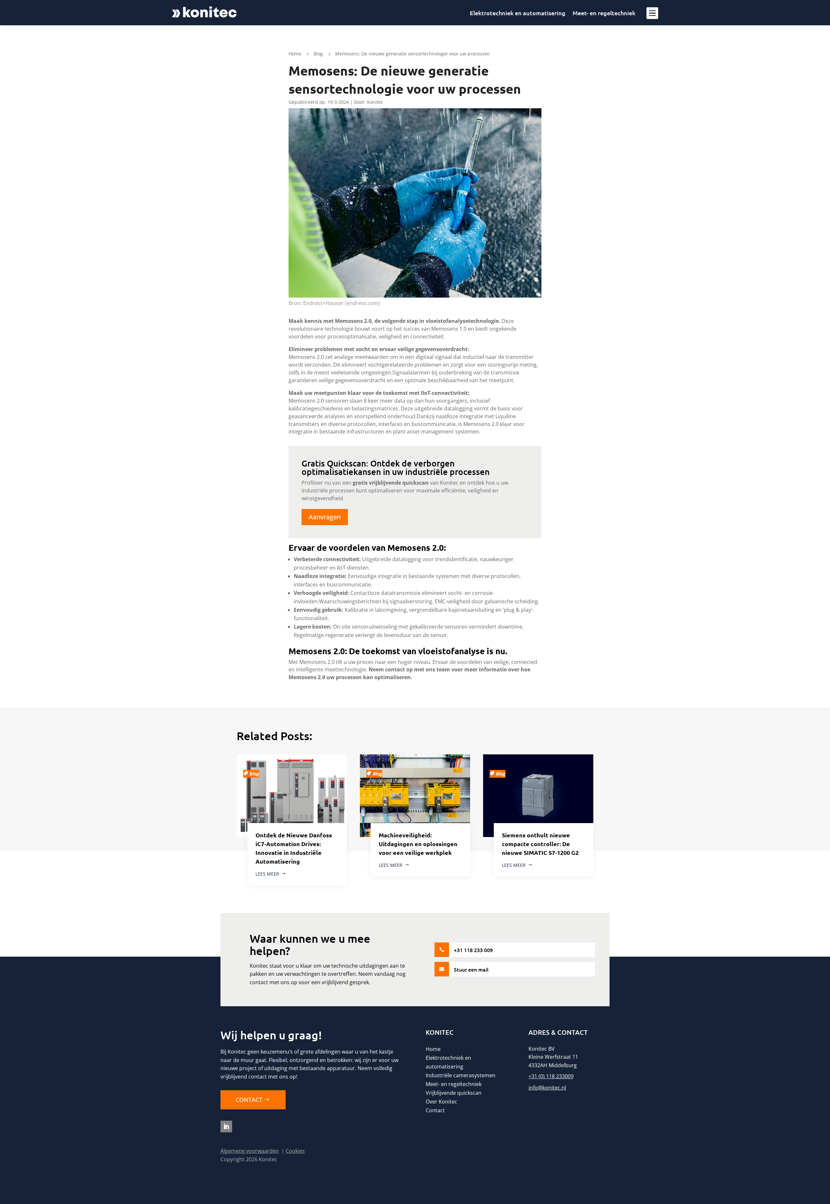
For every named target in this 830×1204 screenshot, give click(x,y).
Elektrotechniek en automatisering (517, 14)
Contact (249, 1100)
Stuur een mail (471, 969)
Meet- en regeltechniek (604, 14)
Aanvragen (325, 517)
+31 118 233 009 (473, 949)
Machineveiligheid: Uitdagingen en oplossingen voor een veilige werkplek (418, 843)
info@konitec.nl (547, 1087)
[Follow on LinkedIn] (226, 1126)
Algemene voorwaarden (249, 1150)
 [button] (652, 12)
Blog (318, 54)
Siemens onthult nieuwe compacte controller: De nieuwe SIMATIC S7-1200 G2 (540, 843)
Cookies (295, 1150)
